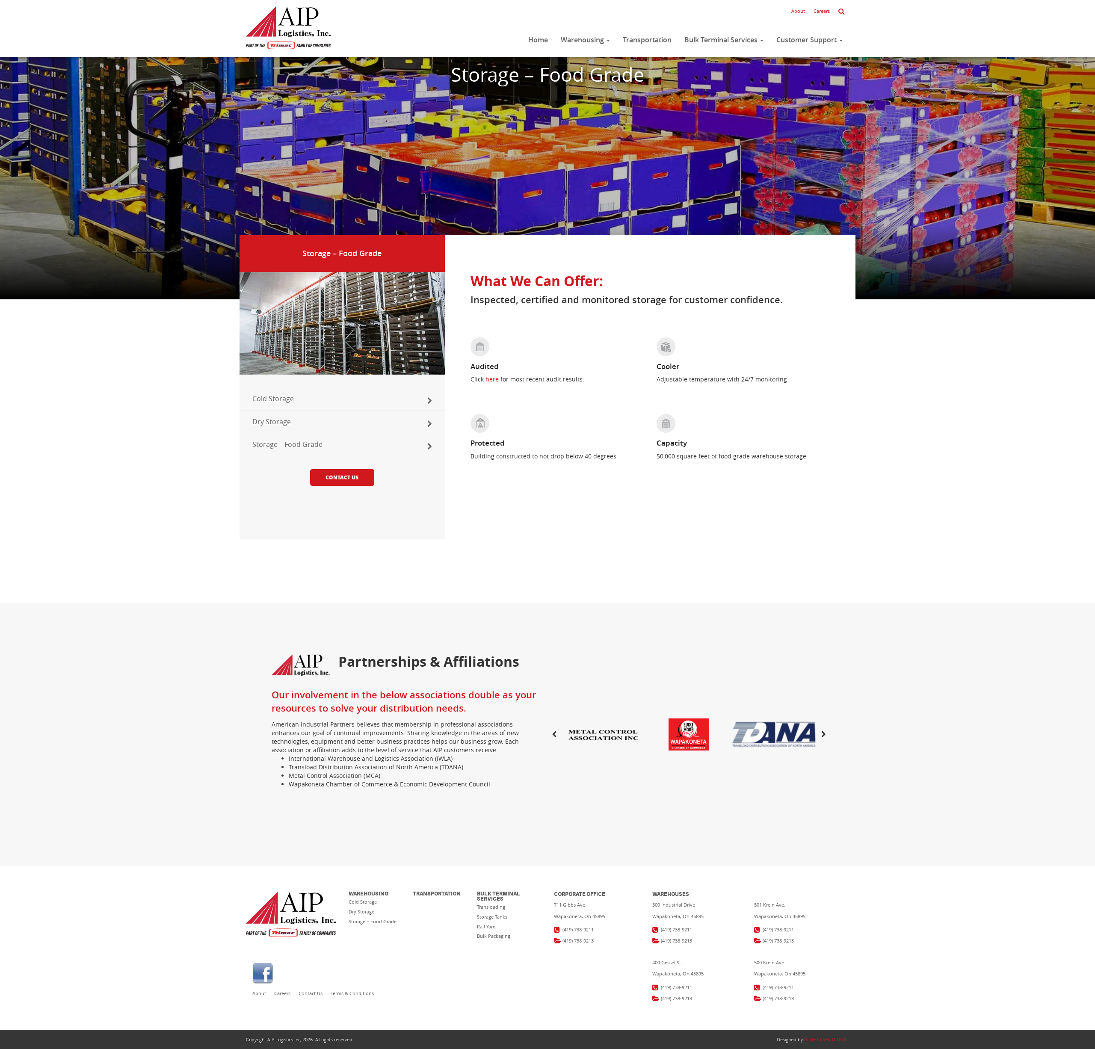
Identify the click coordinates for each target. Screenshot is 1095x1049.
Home (538, 39)
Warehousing (583, 39)
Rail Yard (486, 926)
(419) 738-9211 (578, 929)
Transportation (647, 39)
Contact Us (342, 477)
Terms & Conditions (352, 993)
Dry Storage (271, 421)
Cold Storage (273, 398)
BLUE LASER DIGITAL (826, 1039)
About (798, 11)
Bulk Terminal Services (721, 39)
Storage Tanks (492, 916)
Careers (822, 11)
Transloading (491, 907)
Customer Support (807, 39)
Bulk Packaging (493, 936)
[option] (688, 734)
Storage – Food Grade (287, 444)
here (492, 379)
